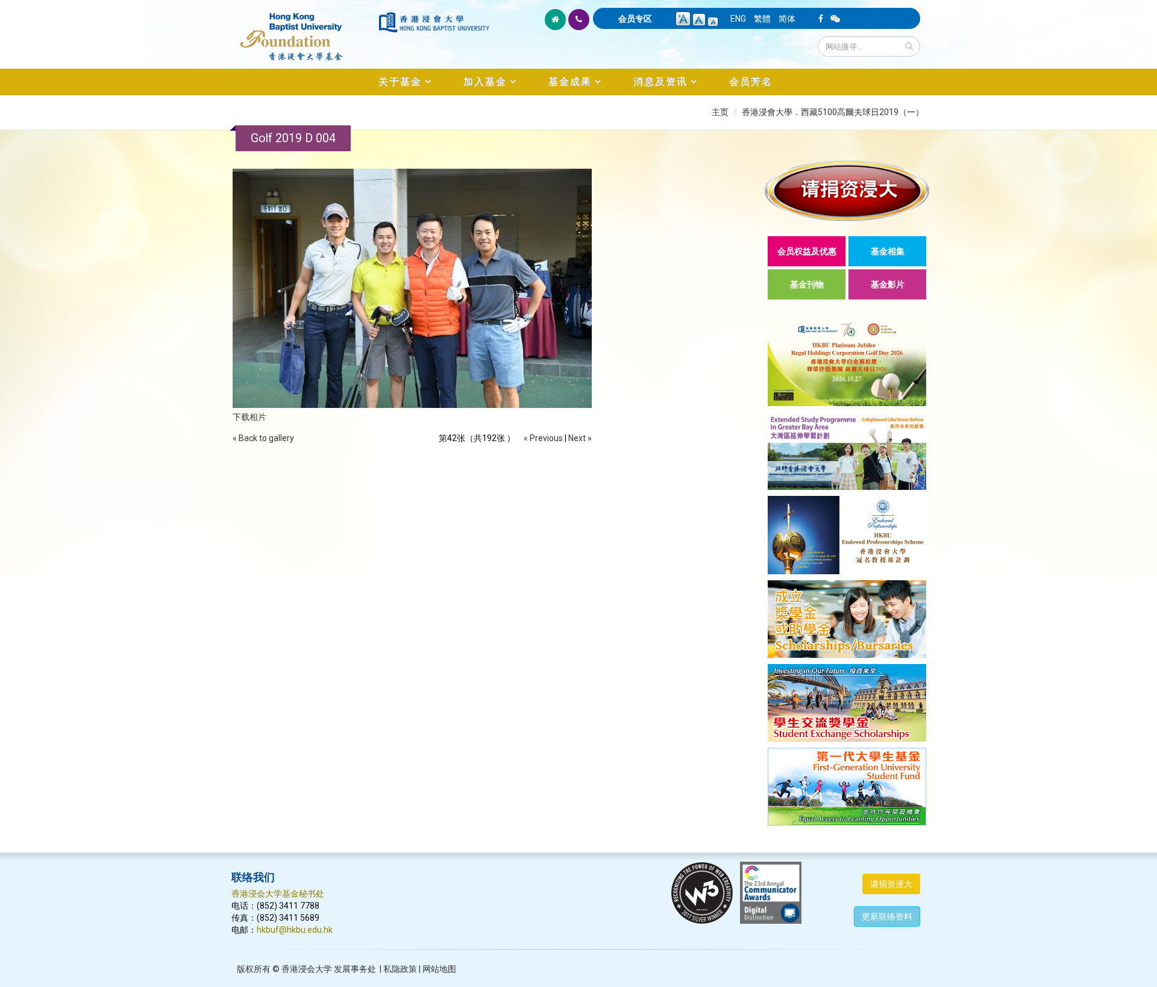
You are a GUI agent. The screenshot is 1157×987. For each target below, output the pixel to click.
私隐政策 (400, 969)
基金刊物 (807, 284)
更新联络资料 (887, 916)
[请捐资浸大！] (847, 190)
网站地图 (439, 969)
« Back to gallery (263, 438)
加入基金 (485, 81)
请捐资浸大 (891, 884)
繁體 (762, 19)
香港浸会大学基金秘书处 (277, 893)
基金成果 (570, 81)
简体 (787, 19)
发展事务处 (355, 969)
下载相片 (249, 417)
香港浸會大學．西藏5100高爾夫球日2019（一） (833, 112)
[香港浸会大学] (433, 22)
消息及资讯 (660, 81)
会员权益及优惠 (806, 251)
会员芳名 (751, 81)
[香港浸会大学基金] (304, 30)
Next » (580, 438)
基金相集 (888, 251)
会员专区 (635, 19)
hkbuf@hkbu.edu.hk (295, 930)
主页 (720, 112)
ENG (738, 19)
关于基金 (400, 81)
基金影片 (888, 284)
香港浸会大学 (306, 969)
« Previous (543, 438)
